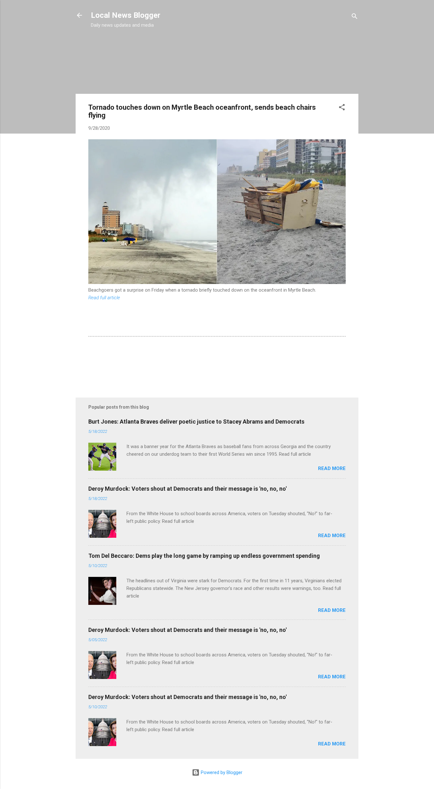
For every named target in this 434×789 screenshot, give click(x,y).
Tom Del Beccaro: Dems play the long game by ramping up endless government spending (204, 555)
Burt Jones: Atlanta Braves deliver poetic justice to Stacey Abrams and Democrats (196, 421)
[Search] (354, 17)
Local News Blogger (125, 15)
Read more (332, 468)
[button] (342, 108)
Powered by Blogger (221, 772)
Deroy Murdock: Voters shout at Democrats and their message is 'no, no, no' (187, 488)
